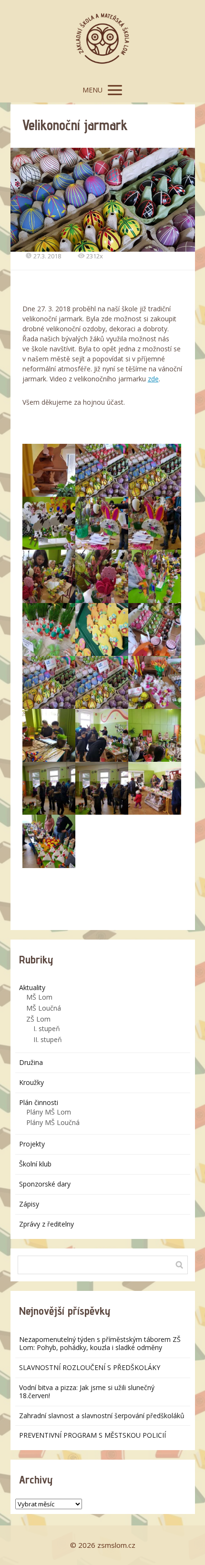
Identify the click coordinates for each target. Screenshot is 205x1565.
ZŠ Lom (38, 1018)
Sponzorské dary (45, 1183)
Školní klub (35, 1163)
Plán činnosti (38, 1102)
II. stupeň (47, 1039)
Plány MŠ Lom (48, 1111)
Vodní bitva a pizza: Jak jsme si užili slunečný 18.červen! (86, 1391)
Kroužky (31, 1082)
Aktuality (32, 987)
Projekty (32, 1143)
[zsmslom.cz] (102, 39)
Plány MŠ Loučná (53, 1122)
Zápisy (29, 1203)
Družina (31, 1062)
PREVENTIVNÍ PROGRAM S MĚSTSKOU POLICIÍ (92, 1435)
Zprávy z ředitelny (46, 1223)
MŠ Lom (39, 997)
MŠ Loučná (43, 1008)
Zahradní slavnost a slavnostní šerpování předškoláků (101, 1415)
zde (153, 378)
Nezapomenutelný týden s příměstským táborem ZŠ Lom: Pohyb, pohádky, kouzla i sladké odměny (100, 1343)
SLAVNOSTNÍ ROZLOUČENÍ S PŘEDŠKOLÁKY (89, 1367)
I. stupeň (46, 1028)
